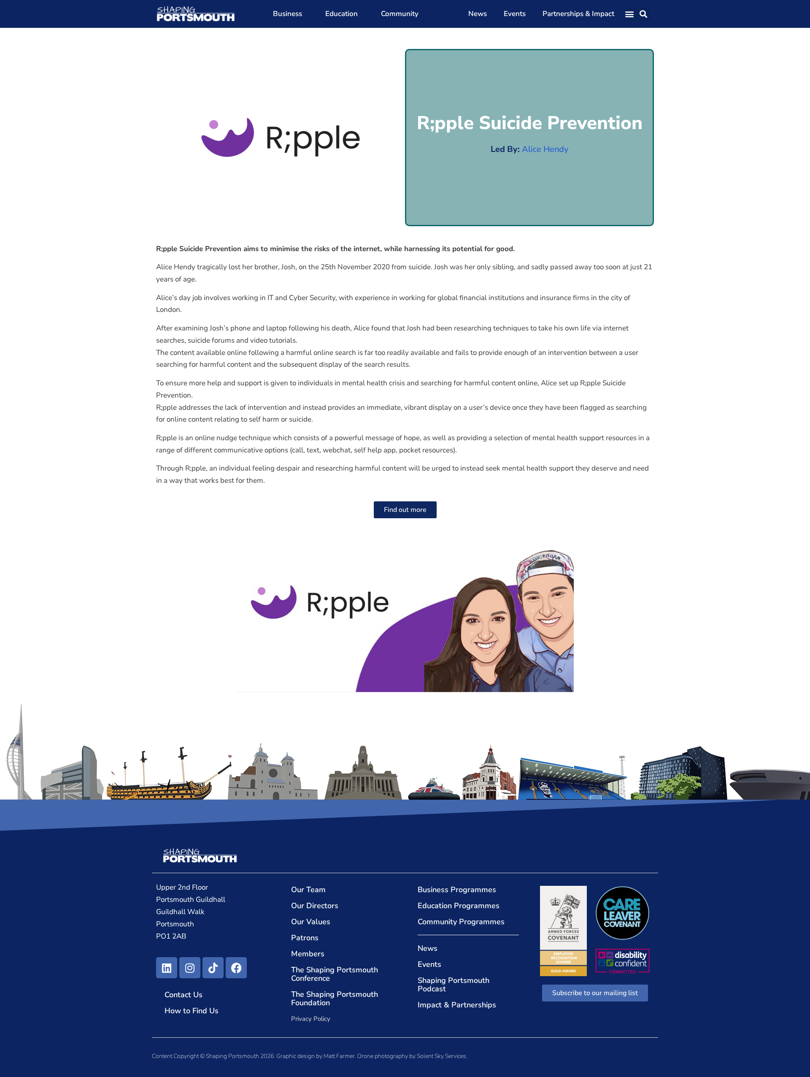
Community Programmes (461, 922)
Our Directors (314, 906)
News (477, 14)
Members (307, 954)
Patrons (305, 938)
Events (515, 14)
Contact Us (183, 995)
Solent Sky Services (441, 1056)
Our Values (310, 922)
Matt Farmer (339, 1056)
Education (341, 14)
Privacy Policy (310, 1019)
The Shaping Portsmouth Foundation (334, 998)
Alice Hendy (545, 149)
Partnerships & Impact (578, 14)
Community (399, 14)
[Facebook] (236, 967)
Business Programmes (457, 890)
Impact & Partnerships (457, 1005)
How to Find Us (192, 1011)
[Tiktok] (213, 967)
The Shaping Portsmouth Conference (334, 974)
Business (287, 14)
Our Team (308, 890)
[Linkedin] (166, 967)
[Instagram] (189, 967)
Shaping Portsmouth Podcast (453, 984)
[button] (630, 14)
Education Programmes (459, 906)
